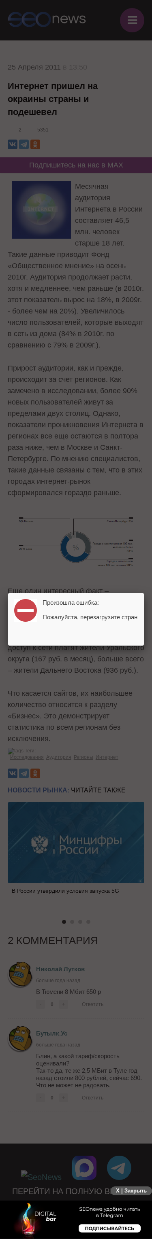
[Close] (144, 593)
